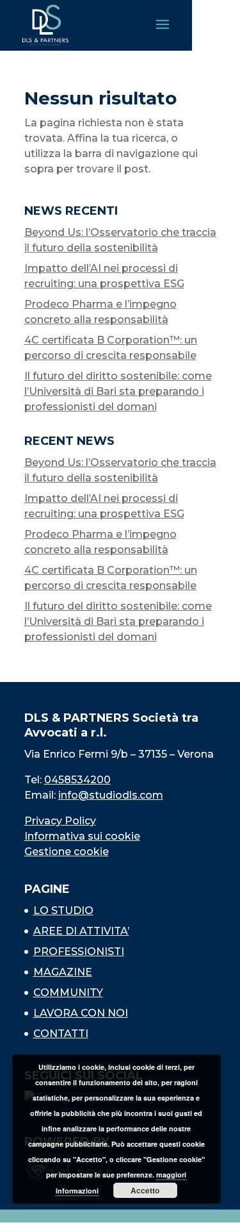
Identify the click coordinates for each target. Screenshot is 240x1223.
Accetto (145, 1190)
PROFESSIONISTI (78, 951)
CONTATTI (60, 1033)
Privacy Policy (60, 821)
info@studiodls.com (110, 795)
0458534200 (77, 780)
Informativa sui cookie (82, 836)
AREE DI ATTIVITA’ (81, 931)
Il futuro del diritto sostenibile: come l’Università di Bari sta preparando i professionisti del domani (118, 391)
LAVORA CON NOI (80, 1013)
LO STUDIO (63, 910)
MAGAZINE (62, 972)
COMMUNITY (68, 992)
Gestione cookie (66, 851)
